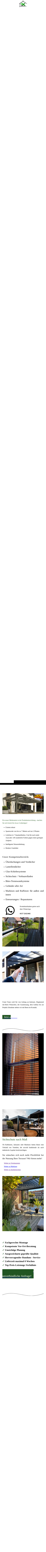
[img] (23, 397)
